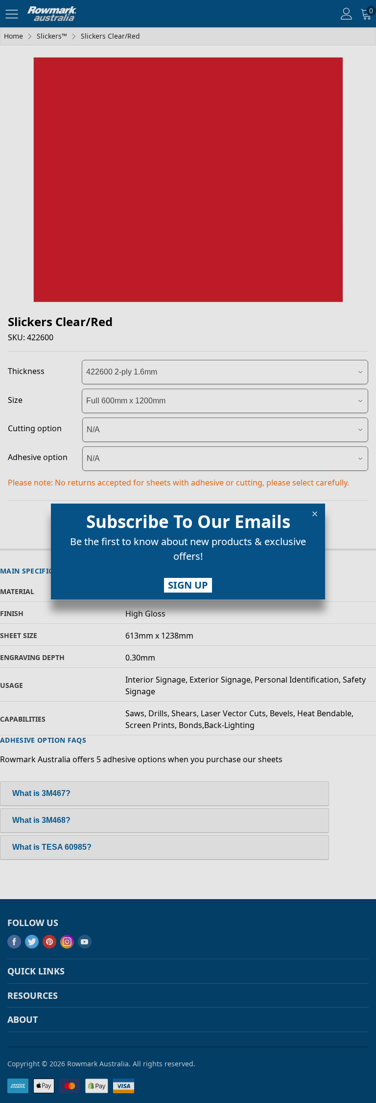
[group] (188, 551)
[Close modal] (315, 514)
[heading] (188, 521)
